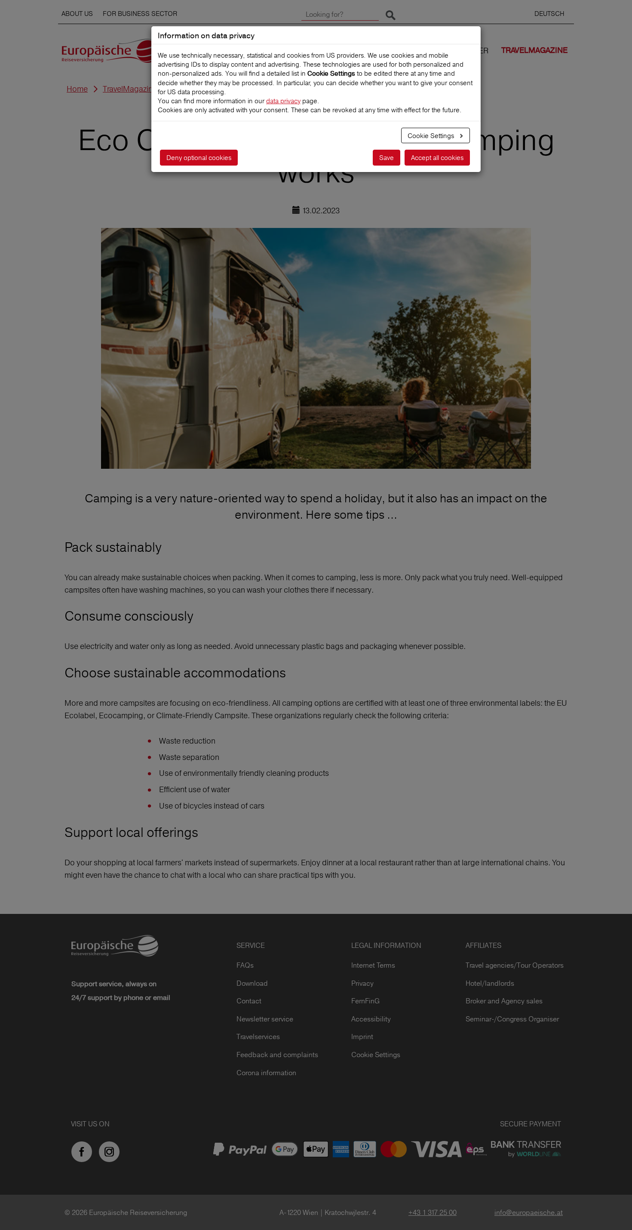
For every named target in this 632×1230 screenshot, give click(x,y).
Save (386, 158)
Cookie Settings (432, 136)
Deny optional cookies (198, 158)
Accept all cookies (437, 158)
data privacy (283, 101)
